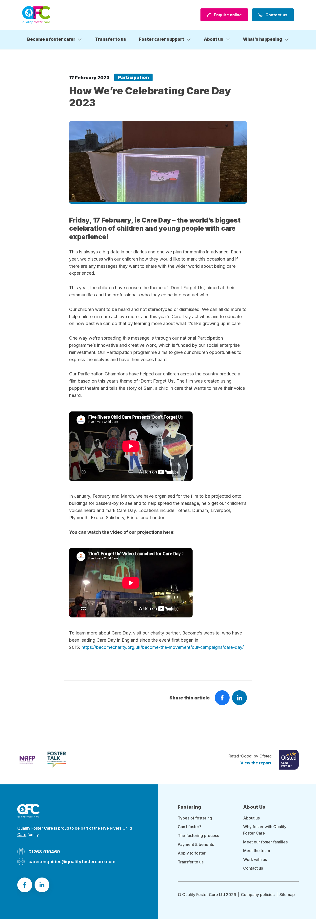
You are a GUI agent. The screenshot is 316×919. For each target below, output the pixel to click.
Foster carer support (161, 39)
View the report (256, 762)
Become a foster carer (51, 39)
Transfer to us (110, 39)
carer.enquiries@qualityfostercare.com (72, 861)
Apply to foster (192, 853)
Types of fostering (195, 818)
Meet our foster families (265, 841)
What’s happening (262, 39)
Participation (133, 77)
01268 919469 (44, 851)
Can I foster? (189, 826)
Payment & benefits (196, 844)
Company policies (258, 894)
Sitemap (287, 894)
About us (213, 39)
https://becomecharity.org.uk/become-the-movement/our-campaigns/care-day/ (162, 647)
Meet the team (256, 850)
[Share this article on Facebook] (222, 697)
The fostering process (198, 835)
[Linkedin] (42, 885)
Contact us (275, 14)
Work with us (255, 859)
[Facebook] (24, 885)
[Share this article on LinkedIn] (239, 697)
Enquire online (227, 14)
